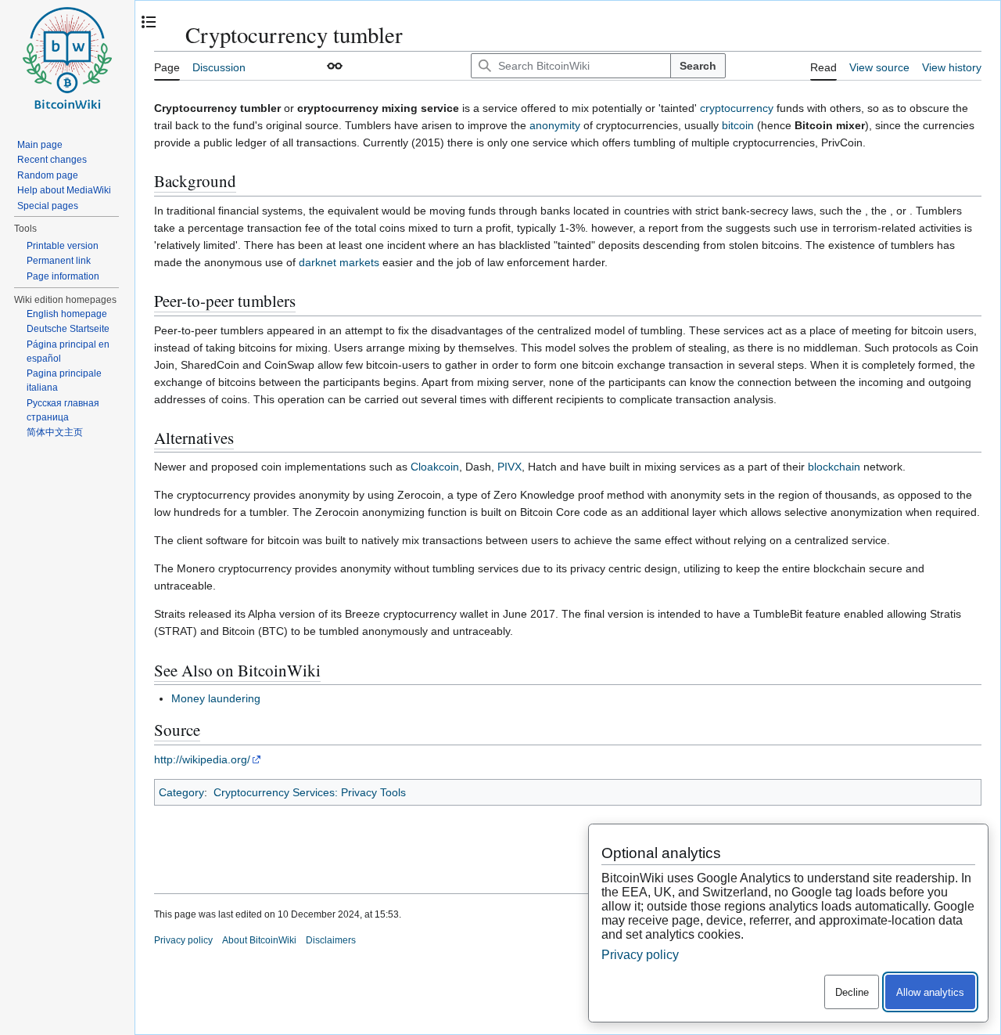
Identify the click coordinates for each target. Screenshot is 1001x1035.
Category (181, 792)
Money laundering (215, 698)
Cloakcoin (435, 466)
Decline (852, 992)
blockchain (834, 466)
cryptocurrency (736, 108)
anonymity (554, 125)
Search (698, 66)
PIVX (509, 466)
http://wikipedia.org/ (202, 759)
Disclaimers (331, 940)
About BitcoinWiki (259, 940)
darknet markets (339, 262)
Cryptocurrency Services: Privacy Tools (309, 792)
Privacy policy (183, 940)
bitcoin (738, 125)
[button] (334, 65)
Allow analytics (930, 992)
